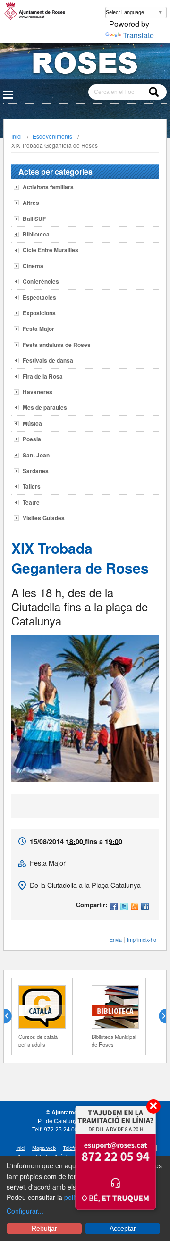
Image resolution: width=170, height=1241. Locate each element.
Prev (11, 1016)
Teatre (31, 502)
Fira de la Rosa (43, 376)
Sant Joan (36, 455)
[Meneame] (134, 907)
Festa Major (38, 328)
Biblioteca (36, 234)
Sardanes (36, 470)
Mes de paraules (45, 407)
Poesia (32, 439)
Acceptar (123, 1228)
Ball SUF (34, 218)
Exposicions (39, 313)
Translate (138, 35)
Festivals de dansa (48, 360)
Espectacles (39, 297)
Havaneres (37, 392)
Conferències (41, 281)
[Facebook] (114, 907)
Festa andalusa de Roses (57, 344)
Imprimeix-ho (141, 939)
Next (158, 1016)
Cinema (33, 266)
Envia (116, 939)
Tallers (32, 486)
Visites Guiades (44, 518)
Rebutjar (44, 1228)
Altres (31, 202)
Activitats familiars (48, 187)
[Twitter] (124, 907)
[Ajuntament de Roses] (85, 65)
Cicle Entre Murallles (50, 249)
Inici (16, 136)
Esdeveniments (52, 136)
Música (32, 423)
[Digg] (145, 907)
